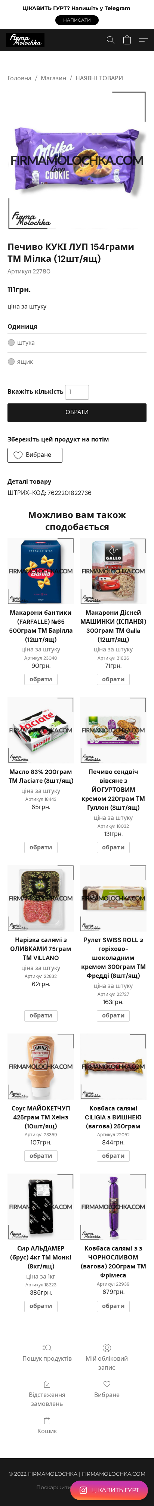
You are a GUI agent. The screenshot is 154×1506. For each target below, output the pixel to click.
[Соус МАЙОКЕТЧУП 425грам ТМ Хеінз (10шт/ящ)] (40, 1067)
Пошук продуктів (47, 1359)
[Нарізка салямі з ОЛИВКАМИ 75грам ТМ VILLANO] (40, 898)
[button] (77, 20)
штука (26, 343)
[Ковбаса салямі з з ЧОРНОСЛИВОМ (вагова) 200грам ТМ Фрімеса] (113, 1207)
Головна (19, 78)
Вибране (107, 1395)
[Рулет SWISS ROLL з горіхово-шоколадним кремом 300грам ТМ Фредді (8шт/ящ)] (113, 898)
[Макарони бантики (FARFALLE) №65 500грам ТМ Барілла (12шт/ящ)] (40, 571)
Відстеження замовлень (47, 1399)
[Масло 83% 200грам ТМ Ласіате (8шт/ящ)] (40, 730)
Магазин (53, 78)
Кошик (47, 1431)
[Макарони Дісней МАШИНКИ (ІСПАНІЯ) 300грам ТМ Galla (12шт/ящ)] (113, 571)
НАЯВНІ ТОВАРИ (99, 78)
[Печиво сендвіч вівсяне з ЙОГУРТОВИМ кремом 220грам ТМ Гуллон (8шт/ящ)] (113, 730)
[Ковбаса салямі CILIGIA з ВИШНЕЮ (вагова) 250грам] (113, 1067)
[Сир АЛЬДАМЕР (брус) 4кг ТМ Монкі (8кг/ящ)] (40, 1207)
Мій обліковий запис (107, 1363)
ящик (25, 362)
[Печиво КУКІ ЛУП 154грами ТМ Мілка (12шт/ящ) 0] (77, 160)
